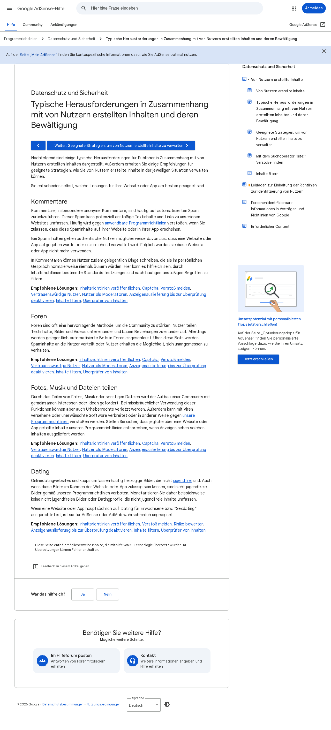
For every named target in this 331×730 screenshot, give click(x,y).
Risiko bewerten (189, 524)
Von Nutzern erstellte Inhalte (277, 79)
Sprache (138, 698)
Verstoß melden (175, 288)
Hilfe (11, 24)
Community (33, 24)
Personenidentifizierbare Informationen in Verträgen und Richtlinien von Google (277, 208)
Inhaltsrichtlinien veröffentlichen (109, 288)
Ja (83, 594)
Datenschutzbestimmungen (63, 704)
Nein (107, 594)
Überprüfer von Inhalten (105, 300)
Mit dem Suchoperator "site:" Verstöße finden (281, 159)
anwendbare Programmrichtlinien (135, 223)
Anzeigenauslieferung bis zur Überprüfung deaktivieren (81, 530)
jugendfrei (182, 480)
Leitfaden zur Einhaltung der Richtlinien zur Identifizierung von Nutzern (284, 188)
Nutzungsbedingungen (104, 704)
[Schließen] (324, 52)
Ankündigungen (63, 24)
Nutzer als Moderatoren (104, 294)
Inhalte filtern (68, 300)
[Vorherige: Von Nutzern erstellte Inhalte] (38, 145)
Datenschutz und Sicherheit (268, 66)
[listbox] (144, 705)
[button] (9, 8)
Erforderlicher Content (270, 226)
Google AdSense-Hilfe (40, 8)
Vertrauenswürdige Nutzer (55, 294)
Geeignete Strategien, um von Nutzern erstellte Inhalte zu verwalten (281, 138)
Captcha (150, 288)
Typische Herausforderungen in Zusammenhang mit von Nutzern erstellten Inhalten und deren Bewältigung (284, 111)
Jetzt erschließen (258, 359)
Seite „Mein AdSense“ (38, 54)
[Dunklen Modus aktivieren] (167, 704)
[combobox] (177, 8)
